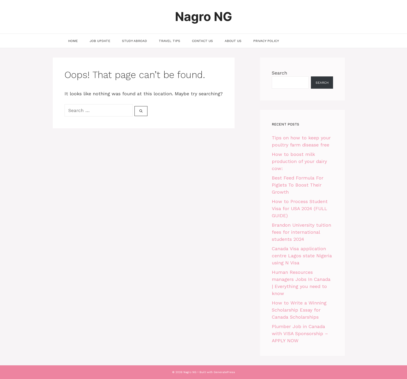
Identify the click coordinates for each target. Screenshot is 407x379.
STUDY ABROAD (134, 41)
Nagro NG (203, 16)
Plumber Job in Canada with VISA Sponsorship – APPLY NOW (300, 333)
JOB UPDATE (100, 41)
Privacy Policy (266, 41)
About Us (233, 41)
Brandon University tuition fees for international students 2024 (301, 232)
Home (73, 41)
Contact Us (202, 41)
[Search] (140, 111)
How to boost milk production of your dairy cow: (299, 161)
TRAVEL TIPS (169, 41)
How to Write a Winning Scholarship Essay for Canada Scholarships (299, 310)
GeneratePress (224, 372)
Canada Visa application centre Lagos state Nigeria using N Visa (302, 256)
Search (279, 73)
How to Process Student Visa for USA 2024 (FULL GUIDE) (300, 208)
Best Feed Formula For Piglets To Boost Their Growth (297, 185)
